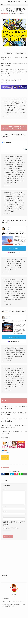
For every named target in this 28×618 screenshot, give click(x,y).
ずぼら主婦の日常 (14, 2)
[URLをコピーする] (25, 474)
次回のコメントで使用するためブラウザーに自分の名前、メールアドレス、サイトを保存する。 (14, 522)
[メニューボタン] (2, 2)
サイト (4, 516)
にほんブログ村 (5, 452)
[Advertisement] (14, 558)
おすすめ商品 (5, 13)
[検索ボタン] (26, 2)
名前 (4, 506)
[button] (3, 474)
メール (4, 511)
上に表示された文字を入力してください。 (11, 528)
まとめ (6, 116)
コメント (5, 489)
